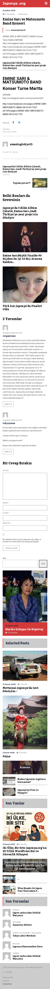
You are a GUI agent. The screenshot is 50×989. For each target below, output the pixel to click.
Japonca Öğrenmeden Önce (28, 946)
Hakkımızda (8, 977)
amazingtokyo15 (18, 30)
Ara (4, 558)
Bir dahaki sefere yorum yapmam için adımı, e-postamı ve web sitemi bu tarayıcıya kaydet (22, 540)
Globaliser (7, 984)
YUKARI (9, 972)
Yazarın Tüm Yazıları (10, 152)
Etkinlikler (6, 129)
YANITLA (8, 404)
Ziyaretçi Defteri (22, 925)
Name (6, 503)
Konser (14, 132)
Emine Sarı (7, 132)
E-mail (6, 513)
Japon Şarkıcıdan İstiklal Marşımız (27, 914)
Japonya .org (14, 3)
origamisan (9, 336)
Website (6, 523)
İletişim (6, 981)
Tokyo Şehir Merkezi (24, 936)
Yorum (5, 470)
